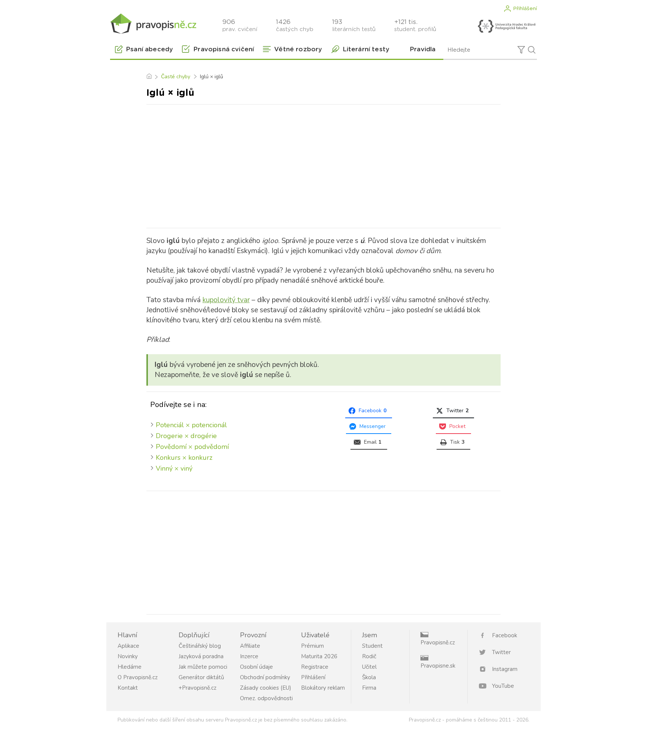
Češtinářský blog (200, 646)
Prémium (312, 646)
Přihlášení (525, 8)
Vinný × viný (174, 468)
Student (372, 646)
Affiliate (250, 646)
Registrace (314, 667)
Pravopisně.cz (437, 642)
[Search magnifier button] (531, 50)
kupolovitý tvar (226, 300)
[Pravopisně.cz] (153, 23)
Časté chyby (175, 76)
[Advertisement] (323, 164)
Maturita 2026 (319, 656)
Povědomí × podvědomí (192, 446)
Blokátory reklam (323, 688)
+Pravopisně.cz (197, 688)
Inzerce (249, 656)
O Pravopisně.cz (138, 677)
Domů (148, 77)
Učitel (369, 667)
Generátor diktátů (201, 677)
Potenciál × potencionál (191, 424)
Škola (369, 677)
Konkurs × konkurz (184, 457)
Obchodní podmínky (265, 677)
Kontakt (128, 688)
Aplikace (128, 646)
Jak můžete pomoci (203, 667)
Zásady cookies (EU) (265, 688)
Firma (369, 688)
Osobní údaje (256, 667)
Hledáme (130, 667)
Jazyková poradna (201, 656)
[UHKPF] (506, 26)
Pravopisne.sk (437, 665)
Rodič (369, 656)
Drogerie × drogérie (186, 435)
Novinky (128, 656)
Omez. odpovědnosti (266, 698)
